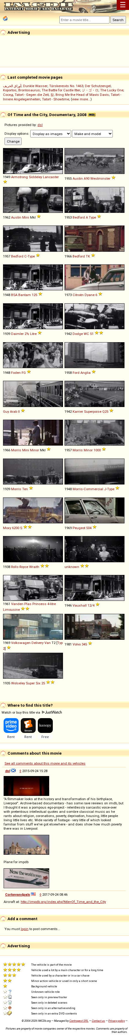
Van (47, 643)
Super (30, 683)
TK (88, 256)
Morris (16, 450)
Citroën (78, 295)
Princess (39, 604)
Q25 (105, 411)
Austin (78, 178)
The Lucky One (111, 90)
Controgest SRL (78, 1020)
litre (53, 604)
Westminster (100, 178)
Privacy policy (116, 1020)
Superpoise (92, 411)
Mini (25, 217)
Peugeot (79, 528)
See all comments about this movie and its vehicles (45, 763)
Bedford (79, 217)
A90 (86, 178)
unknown (71, 567)
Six (38, 683)
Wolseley (18, 683)
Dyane (89, 295)
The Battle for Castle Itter (61, 90)
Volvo (77, 644)
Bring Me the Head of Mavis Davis (82, 95)
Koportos (9, 90)
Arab (13, 411)
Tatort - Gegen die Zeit (32, 95)
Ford (76, 373)
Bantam (24, 295)
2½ (27, 334)
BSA (14, 295)
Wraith (34, 567)
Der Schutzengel (98, 86)
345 (84, 644)
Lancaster (51, 177)
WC (86, 334)
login (24, 929)
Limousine (11, 609)
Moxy (7, 528)
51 (92, 334)
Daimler (17, 334)
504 (89, 528)
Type (92, 217)
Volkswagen (21, 643)
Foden (16, 373)
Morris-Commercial (88, 489)
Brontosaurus (29, 90)
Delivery (38, 643)
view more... (81, 99)
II (19, 411)
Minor (34, 450)
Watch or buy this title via (21, 712)
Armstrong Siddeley (26, 177)
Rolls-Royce (19, 567)
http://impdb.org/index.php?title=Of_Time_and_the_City (63, 902)
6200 (15, 528)
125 (34, 295)
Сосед (8, 95)
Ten (25, 489)
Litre (33, 334)
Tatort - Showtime (55, 99)
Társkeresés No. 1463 (66, 86)
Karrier (78, 411)
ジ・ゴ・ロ (90, 90)
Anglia (85, 373)
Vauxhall (80, 605)
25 (43, 683)
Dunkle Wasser (35, 86)
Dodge (78, 334)
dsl (40, 125)
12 (89, 605)
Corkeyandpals (17, 894)
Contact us (98, 1020)
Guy (6, 411)
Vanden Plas (21, 604)
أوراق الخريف (12, 86)
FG (24, 373)
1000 (97, 450)
